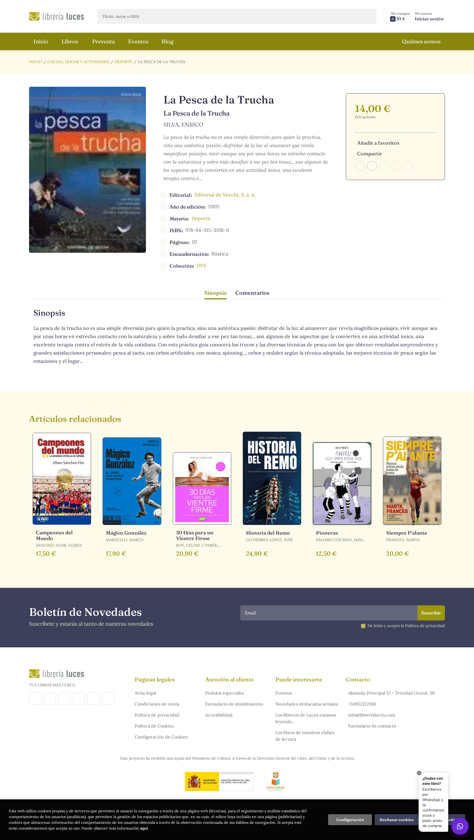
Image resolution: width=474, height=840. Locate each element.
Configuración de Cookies (161, 737)
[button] (400, 16)
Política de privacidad (157, 715)
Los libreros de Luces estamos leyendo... (305, 718)
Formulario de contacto (372, 726)
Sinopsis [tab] (215, 292)
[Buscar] (367, 16)
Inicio (35, 61)
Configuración (350, 819)
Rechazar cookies (397, 819)
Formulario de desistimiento (234, 704)
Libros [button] (69, 41)
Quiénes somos (421, 41)
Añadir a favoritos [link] (378, 143)
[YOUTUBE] (93, 698)
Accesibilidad (219, 715)
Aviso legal (145, 693)
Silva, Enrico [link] (183, 124)
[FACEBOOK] (35, 698)
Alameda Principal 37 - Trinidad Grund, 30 (391, 693)
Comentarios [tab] (252, 292)
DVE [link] (202, 265)
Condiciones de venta (157, 704)
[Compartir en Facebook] (360, 166)
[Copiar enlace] (408, 166)
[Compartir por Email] (396, 166)
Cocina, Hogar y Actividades (78, 61)
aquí (144, 828)
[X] (64, 698)
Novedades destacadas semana (306, 704)
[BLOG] (79, 698)
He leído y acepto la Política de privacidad (406, 625)
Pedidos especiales (224, 693)
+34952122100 (362, 704)
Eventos (283, 693)
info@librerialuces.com (371, 715)
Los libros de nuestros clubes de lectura (304, 736)
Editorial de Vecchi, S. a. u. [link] (224, 195)
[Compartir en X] (372, 166)
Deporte (123, 61)
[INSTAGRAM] (50, 698)
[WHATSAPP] (108, 698)
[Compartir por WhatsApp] (384, 166)
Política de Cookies (154, 726)
